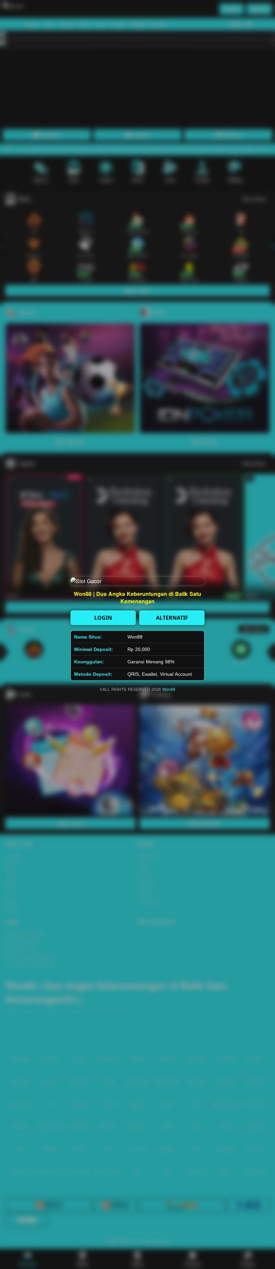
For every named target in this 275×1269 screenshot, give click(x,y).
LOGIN (103, 617)
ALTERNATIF (172, 617)
